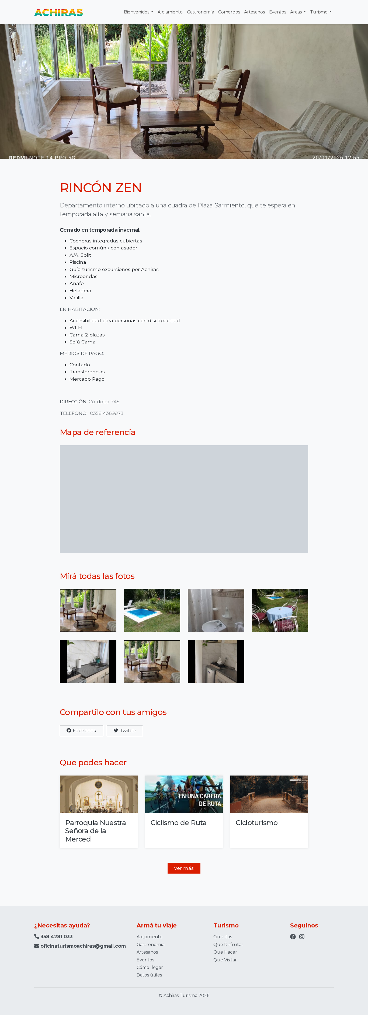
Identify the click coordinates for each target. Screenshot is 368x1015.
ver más (184, 868)
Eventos (277, 12)
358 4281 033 (56, 936)
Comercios (229, 12)
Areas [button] (296, 12)
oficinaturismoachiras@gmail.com (83, 946)
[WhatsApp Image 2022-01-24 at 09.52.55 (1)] (216, 614)
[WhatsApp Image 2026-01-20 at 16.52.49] (88, 614)
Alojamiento (170, 12)
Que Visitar (225, 959)
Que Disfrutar (228, 944)
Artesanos (254, 12)
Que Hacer (225, 952)
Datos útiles (149, 975)
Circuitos (222, 936)
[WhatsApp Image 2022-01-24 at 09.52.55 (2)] (152, 614)
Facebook (83, 730)
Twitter (127, 730)
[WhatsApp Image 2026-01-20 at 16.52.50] (216, 665)
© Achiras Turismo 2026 (184, 995)
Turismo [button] (319, 12)
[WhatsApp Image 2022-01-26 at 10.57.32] (280, 614)
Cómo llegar (150, 967)
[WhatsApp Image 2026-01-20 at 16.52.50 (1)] (88, 665)
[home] (58, 12)
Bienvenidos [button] (137, 12)
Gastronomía (200, 12)
